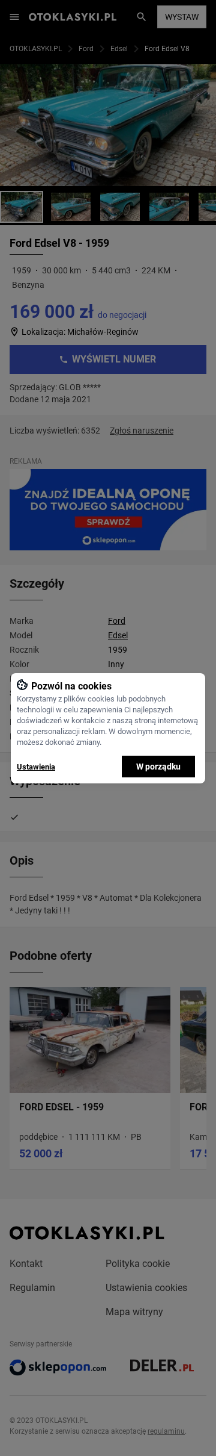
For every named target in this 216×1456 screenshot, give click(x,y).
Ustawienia (36, 766)
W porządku (158, 766)
